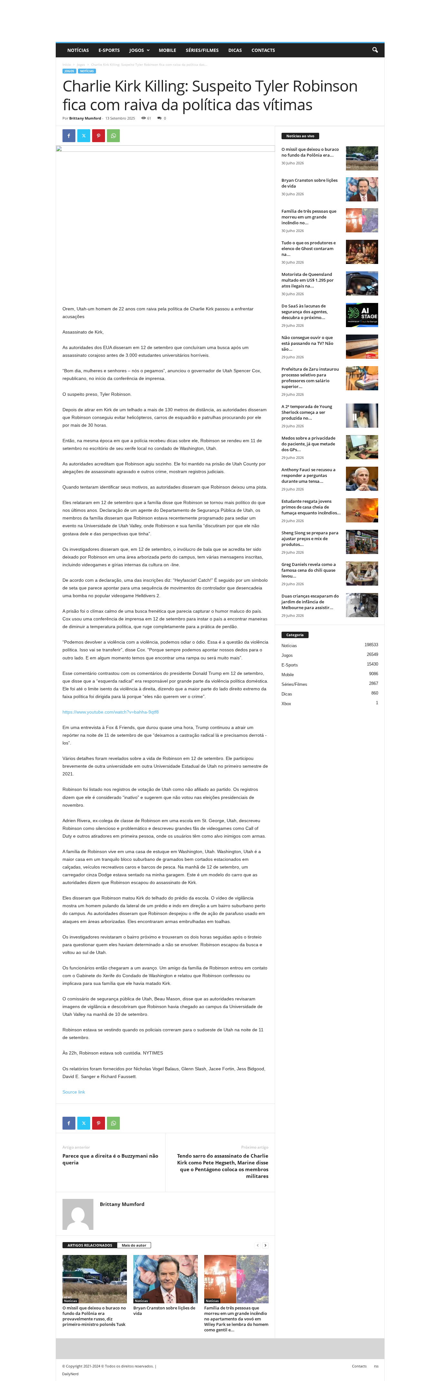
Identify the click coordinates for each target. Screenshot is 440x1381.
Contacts (263, 50)
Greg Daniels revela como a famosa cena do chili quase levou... (309, 570)
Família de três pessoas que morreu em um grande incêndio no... (309, 217)
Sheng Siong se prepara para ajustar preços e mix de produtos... (310, 538)
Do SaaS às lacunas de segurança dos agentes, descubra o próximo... (305, 311)
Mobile (167, 50)
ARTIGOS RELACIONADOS (90, 1245)
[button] (375, 50)
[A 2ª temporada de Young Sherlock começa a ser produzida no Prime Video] (362, 416)
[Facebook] (68, 135)
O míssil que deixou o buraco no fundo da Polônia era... (310, 152)
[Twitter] (83, 135)
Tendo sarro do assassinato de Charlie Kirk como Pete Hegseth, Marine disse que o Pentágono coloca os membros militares (222, 1165)
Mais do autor (134, 1245)
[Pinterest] (98, 135)
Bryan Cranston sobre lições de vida (164, 1310)
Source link (73, 1091)
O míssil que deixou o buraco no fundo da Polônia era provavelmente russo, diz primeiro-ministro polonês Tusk (94, 1316)
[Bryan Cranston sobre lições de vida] (165, 1279)
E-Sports (109, 50)
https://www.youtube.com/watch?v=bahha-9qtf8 (110, 712)
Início (66, 64)
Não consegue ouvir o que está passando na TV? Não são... (307, 343)
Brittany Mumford (85, 118)
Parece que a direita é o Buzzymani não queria (110, 1159)
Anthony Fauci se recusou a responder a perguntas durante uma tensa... (309, 475)
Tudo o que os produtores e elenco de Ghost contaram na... (309, 248)
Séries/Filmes (202, 50)
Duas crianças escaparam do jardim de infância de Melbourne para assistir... (310, 601)
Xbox (286, 703)
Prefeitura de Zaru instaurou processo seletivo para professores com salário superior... (310, 377)
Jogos (136, 50)
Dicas (235, 50)
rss (376, 1366)
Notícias (78, 50)
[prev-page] (257, 1245)
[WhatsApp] (113, 135)
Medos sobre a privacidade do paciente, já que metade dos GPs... (308, 443)
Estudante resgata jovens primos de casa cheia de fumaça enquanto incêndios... (311, 507)
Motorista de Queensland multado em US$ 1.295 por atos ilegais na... (308, 280)
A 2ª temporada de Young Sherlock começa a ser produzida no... (307, 412)
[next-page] (265, 1245)
